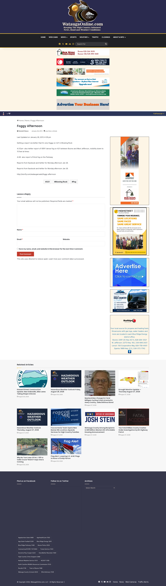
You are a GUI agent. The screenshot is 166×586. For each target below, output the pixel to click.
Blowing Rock (61, 182)
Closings (106, 37)
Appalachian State (26, 537)
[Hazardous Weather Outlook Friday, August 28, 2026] (66, 378)
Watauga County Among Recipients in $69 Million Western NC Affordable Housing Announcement (100, 430)
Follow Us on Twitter (60, 481)
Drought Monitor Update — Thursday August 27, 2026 (130, 390)
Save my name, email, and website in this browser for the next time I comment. (51, 249)
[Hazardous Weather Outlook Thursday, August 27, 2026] (32, 417)
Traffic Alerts (143, 582)
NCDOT (45, 560)
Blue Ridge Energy (44, 541)
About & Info (118, 37)
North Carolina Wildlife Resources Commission (34, 564)
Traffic (95, 37)
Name (20, 230)
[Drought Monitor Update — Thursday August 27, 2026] (134, 378)
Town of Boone (35, 568)
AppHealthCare (43, 537)
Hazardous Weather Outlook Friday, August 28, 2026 (66, 390)
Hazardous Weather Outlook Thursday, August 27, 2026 (29, 429)
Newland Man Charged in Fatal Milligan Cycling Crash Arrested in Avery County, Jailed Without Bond (99, 400)
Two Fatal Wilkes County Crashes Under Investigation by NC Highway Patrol (133, 430)
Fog (74, 182)
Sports (73, 37)
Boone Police (44, 545)
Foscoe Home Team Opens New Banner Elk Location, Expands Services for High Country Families (65, 430)
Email (20, 239)
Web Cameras (131, 582)
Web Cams (53, 37)
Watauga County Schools (28, 572)
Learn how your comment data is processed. (66, 259)
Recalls (22, 568)
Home (43, 37)
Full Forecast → (158, 113)
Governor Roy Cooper (27, 553)
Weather (84, 37)
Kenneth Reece (23, 131)
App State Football (26, 541)
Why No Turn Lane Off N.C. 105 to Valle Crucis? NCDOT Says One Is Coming (30, 459)
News (63, 37)
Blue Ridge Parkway (26, 545)
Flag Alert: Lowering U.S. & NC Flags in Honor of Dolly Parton (65, 457)
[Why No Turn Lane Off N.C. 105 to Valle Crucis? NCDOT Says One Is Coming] (32, 446)
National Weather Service (28, 560)
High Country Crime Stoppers (29, 557)
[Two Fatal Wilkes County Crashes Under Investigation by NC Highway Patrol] (134, 417)
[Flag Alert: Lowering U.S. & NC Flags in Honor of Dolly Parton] (66, 446)
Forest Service (46, 549)
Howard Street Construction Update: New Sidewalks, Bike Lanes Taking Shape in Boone (31, 391)
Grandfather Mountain (47, 553)
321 (48, 182)
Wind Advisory (47, 572)
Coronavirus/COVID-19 (27, 549)
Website (66, 239)
